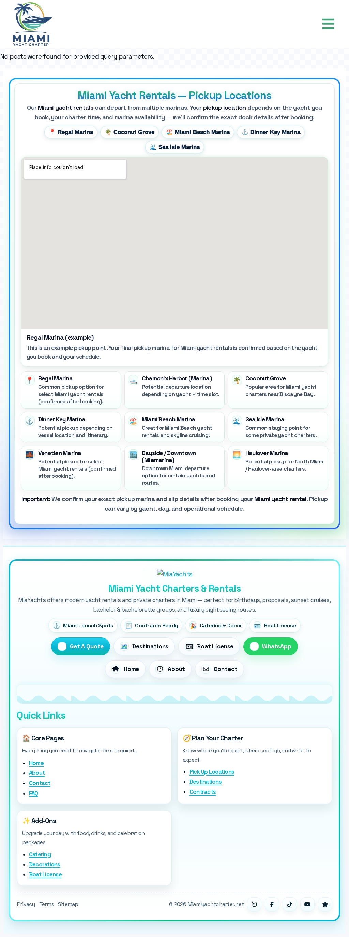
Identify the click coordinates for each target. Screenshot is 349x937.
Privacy (26, 904)
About (37, 773)
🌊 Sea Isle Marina (175, 147)
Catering (40, 854)
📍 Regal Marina (71, 132)
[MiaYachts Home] (174, 574)
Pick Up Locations (211, 772)
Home (36, 763)
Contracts (202, 792)
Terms (46, 904)
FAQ (33, 793)
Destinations (205, 781)
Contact (39, 783)
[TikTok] (290, 904)
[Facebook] (272, 904)
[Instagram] (254, 904)
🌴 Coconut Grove (129, 132)
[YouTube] (307, 904)
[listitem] (71, 390)
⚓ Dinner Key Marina (270, 132)
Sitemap (68, 904)
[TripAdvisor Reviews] (325, 904)
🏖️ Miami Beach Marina (198, 132)
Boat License (45, 874)
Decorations (44, 864)
